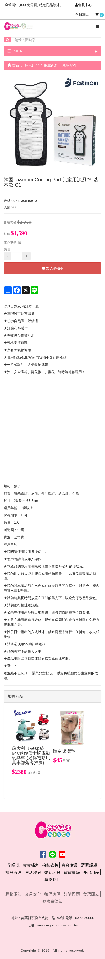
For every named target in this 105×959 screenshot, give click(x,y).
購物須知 (13, 894)
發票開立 (91, 894)
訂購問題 (72, 894)
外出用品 (91, 872)
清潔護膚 (89, 865)
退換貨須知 (52, 901)
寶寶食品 (70, 865)
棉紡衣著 (50, 865)
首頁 (15, 65)
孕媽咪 (14, 865)
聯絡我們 (52, 879)
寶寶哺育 (31, 865)
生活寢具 (33, 872)
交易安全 (33, 894)
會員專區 (82, 15)
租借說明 (52, 894)
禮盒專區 (13, 872)
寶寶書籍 (72, 872)
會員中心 (85, 5)
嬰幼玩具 (52, 872)
